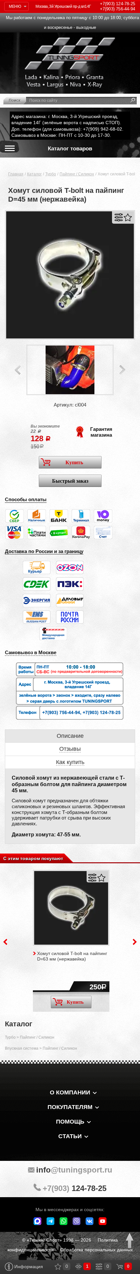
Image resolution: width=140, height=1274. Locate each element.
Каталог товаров (70, 149)
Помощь (70, 1121)
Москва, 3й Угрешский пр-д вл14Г (63, 6)
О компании (70, 1092)
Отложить (128, 217)
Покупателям (70, 1107)
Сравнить (119, 217)
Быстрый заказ (70, 481)
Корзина (119, 1266)
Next (122, 370)
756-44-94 (117, 8)
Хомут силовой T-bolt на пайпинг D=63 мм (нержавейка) (72, 956)
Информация (28, 1266)
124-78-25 (117, 3)
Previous (18, 370)
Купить (74, 462)
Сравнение (99, 1266)
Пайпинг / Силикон (77, 174)
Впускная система (21, 1048)
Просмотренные (78, 1266)
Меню (15, 6)
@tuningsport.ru (74, 1169)
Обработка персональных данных (96, 1249)
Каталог (34, 174)
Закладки (58, 1266)
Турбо (50, 174)
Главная (15, 174)
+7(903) (74, 1188)
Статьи (70, 1136)
